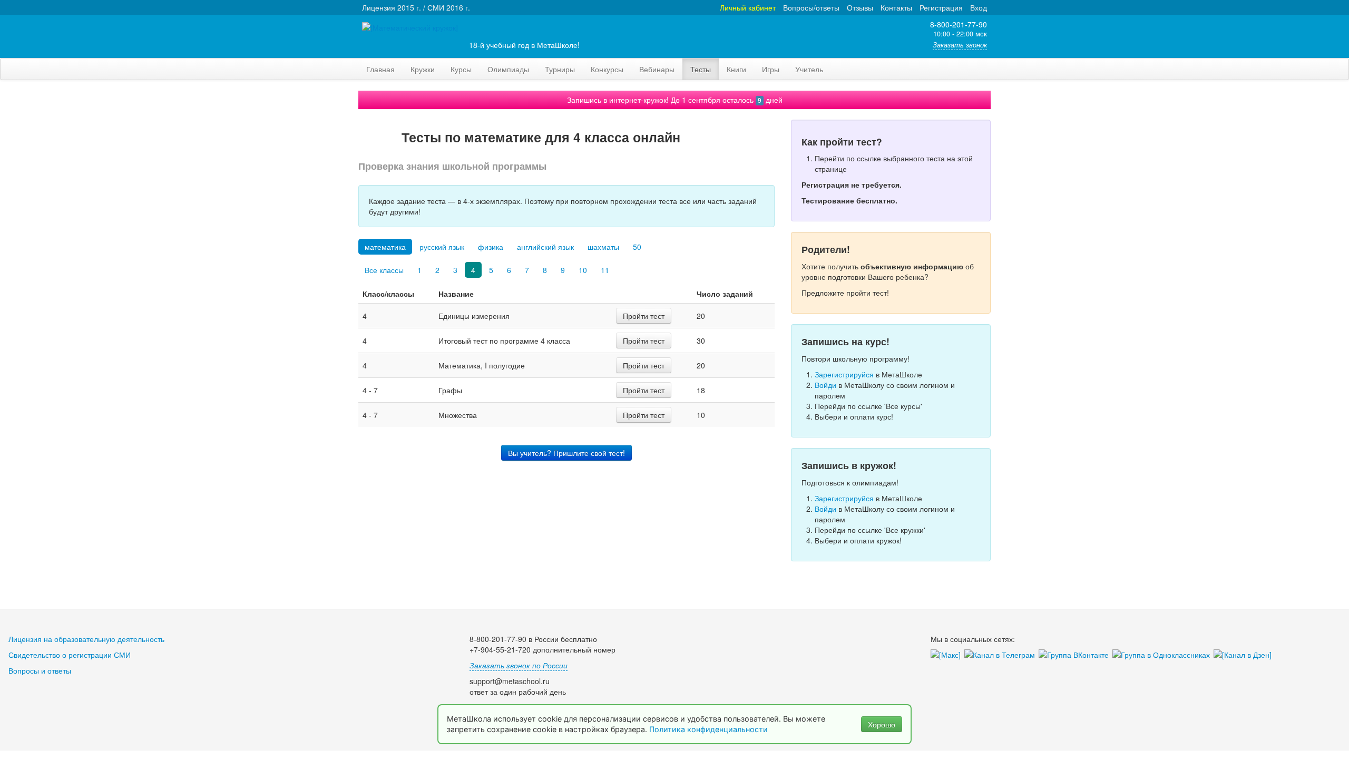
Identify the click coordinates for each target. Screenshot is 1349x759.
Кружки (422, 69)
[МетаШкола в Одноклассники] (1163, 655)
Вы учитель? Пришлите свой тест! (566, 452)
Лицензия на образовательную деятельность (86, 639)
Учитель (809, 69)
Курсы (461, 69)
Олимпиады (508, 69)
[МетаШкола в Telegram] (1001, 655)
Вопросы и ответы (39, 670)
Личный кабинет (748, 7)
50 (637, 246)
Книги (736, 69)
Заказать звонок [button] (960, 45)
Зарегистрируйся (844, 374)
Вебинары (656, 69)
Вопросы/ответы (811, 7)
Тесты (700, 69)
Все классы (384, 270)
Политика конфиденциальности (709, 729)
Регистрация (941, 7)
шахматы (603, 246)
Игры (770, 69)
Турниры (560, 69)
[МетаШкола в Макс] (947, 655)
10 (583, 270)
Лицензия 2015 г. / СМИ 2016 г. (416, 7)
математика (385, 246)
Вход (978, 7)
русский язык (441, 246)
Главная (380, 69)
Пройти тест (643, 315)
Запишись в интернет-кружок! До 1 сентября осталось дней (675, 99)
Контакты (896, 7)
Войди (825, 385)
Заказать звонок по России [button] (519, 665)
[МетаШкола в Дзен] (1244, 655)
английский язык (545, 246)
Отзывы (860, 7)
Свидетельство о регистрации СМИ (69, 654)
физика (490, 246)
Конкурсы (607, 69)
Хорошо (881, 724)
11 (605, 270)
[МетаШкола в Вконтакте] (1075, 655)
